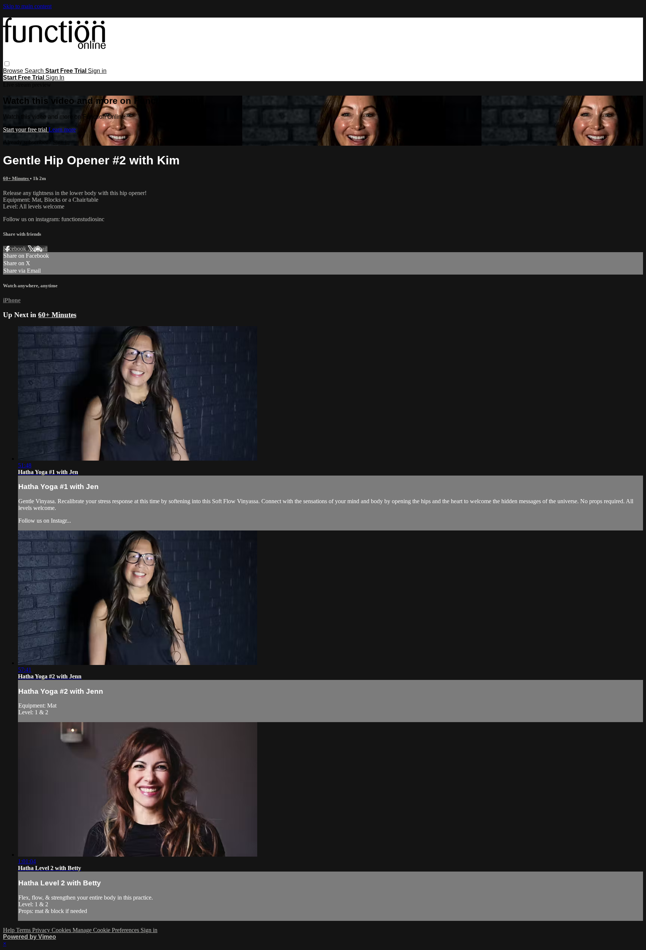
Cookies (62, 930)
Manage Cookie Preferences (107, 930)
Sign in (97, 71)
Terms (24, 930)
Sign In (55, 77)
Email (40, 248)
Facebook (15, 248)
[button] (6, 63)
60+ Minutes (16, 178)
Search (35, 71)
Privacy (42, 930)
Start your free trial (26, 129)
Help (9, 930)
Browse (14, 71)
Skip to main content (27, 6)
